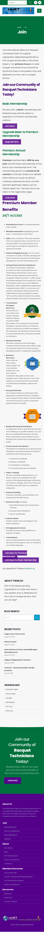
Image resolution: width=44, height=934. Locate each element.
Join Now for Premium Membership (14, 555)
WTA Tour (9, 711)
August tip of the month (15, 634)
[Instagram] (39, 2)
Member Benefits (10, 827)
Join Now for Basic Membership (20, 560)
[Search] (37, 617)
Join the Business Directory (14, 881)
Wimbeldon (10, 702)
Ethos (6, 852)
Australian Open (12, 689)
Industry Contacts (10, 901)
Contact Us (8, 864)
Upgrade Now (12, 141)
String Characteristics (12, 885)
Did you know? (11, 642)
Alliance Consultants (11, 860)
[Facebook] (35, 2)
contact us (29, 568)
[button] (30, 2)
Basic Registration (10, 835)
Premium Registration (12, 831)
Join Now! (10, 126)
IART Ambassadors (11, 856)
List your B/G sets (10, 873)
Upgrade (7, 839)
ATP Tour (9, 707)
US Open (9, 698)
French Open (11, 694)
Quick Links (8, 898)
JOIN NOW (10, 197)
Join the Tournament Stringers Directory (18, 877)
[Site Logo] (18, 10)
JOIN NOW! (13, 780)
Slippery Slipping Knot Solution (18, 660)
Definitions (8, 894)
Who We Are (8, 848)
